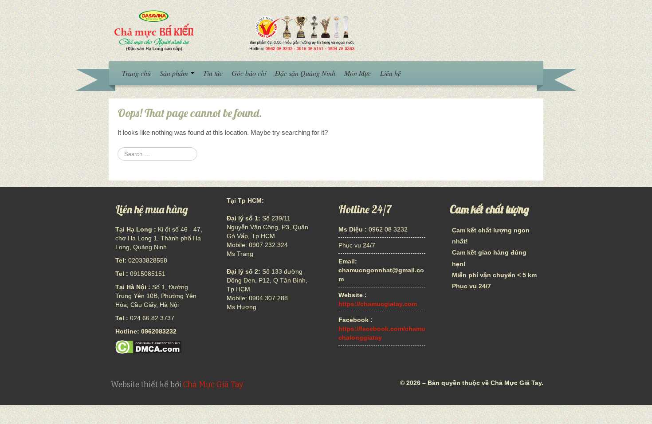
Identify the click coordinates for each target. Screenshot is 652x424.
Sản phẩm (175, 73)
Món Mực (357, 73)
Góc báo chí (249, 73)
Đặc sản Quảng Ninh (305, 73)
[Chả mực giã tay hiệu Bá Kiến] (233, 30)
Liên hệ (390, 73)
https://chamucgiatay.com (377, 303)
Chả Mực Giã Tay (213, 384)
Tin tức (213, 73)
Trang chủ (136, 73)
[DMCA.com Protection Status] (148, 346)
